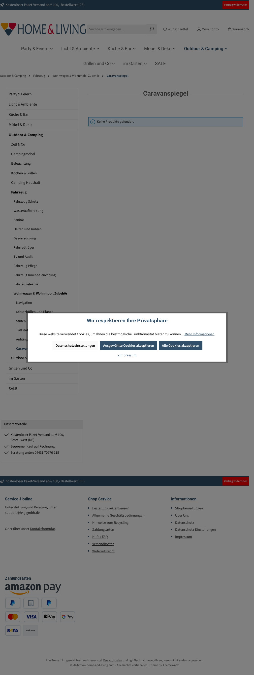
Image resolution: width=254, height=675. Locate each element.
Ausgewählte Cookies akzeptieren (128, 345)
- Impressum (127, 355)
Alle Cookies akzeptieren (180, 345)
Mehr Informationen (200, 334)
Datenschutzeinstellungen (75, 345)
